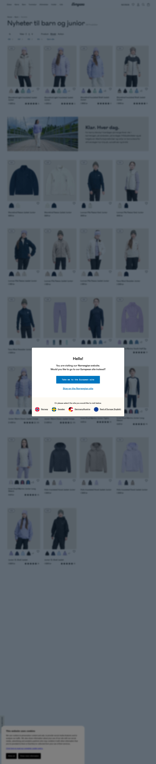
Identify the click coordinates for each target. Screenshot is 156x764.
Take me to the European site (78, 379)
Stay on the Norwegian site (78, 388)
